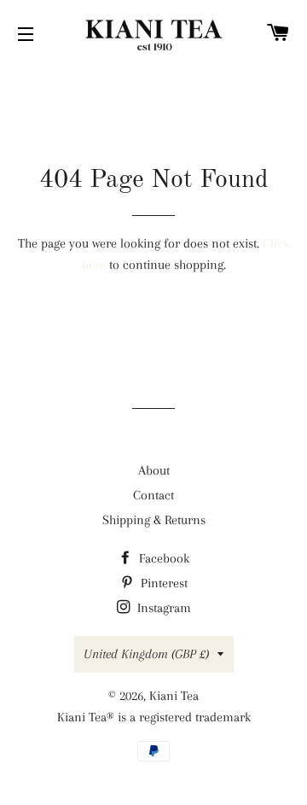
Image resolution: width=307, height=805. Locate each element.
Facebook (162, 558)
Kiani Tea (174, 695)
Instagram (162, 607)
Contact (153, 495)
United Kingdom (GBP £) (146, 654)
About (154, 470)
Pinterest (162, 583)
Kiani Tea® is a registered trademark (154, 717)
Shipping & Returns (154, 520)
